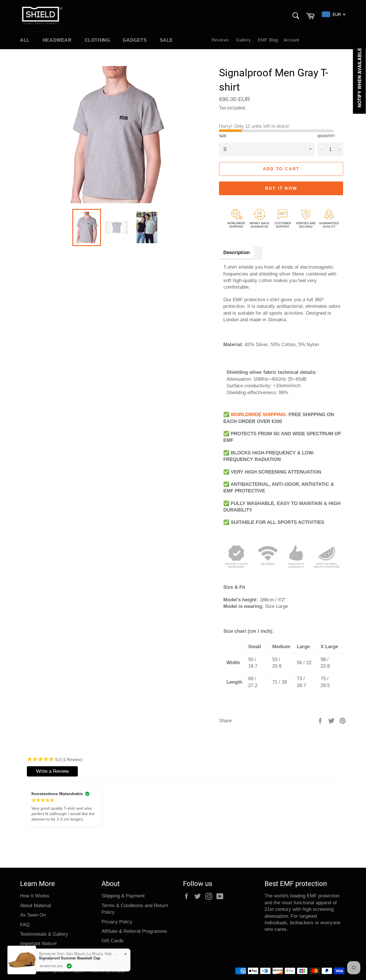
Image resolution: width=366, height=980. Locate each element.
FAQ (24, 924)
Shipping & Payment (123, 896)
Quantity (326, 136)
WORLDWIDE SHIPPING (258, 414)
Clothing (97, 40)
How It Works (34, 896)
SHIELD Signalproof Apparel (60, 971)
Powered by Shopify (107, 971)
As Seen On (33, 915)
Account (291, 39)
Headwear (57, 40)
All (25, 40)
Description (236, 252)
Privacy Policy (117, 922)
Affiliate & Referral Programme (134, 931)
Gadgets (135, 40)
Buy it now (281, 188)
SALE (166, 40)
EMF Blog (268, 39)
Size (222, 136)
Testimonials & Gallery (44, 934)
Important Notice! (38, 943)
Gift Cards (113, 940)
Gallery (243, 39)
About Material (35, 905)
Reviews (220, 39)
